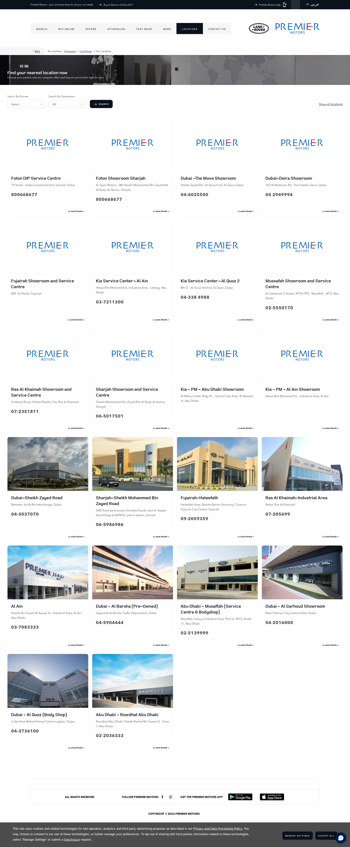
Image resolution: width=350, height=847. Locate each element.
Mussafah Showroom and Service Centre (298, 283)
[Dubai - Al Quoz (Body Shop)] (47, 681)
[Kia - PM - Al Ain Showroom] (302, 355)
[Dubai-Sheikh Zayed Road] (47, 464)
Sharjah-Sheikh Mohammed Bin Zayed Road (127, 500)
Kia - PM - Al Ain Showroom (292, 389)
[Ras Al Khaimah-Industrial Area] (302, 464)
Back (37, 51)
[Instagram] (170, 797)
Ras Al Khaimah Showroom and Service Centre (41, 392)
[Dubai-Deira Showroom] (302, 144)
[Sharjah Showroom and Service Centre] (132, 355)
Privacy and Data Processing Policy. (218, 828)
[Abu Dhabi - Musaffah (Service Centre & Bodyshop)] (217, 572)
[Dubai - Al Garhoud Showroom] (302, 572)
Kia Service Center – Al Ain (122, 281)
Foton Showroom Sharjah (120, 178)
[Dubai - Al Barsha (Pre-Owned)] (132, 572)
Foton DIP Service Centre (36, 178)
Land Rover (86, 51)
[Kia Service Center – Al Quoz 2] (217, 247)
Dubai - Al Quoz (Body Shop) (39, 714)
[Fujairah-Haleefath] (217, 464)
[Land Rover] (259, 28)
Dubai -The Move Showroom (208, 178)
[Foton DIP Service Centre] (47, 144)
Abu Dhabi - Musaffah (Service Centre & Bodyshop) (211, 609)
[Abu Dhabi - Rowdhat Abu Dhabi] (132, 681)
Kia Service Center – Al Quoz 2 (210, 281)
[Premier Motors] (295, 28)
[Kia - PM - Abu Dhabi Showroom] (217, 355)
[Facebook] (162, 797)
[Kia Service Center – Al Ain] (132, 247)
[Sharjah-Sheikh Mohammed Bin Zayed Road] (132, 464)
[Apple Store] (272, 797)
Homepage (70, 51)
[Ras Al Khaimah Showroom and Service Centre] (47, 355)
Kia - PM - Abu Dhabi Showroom (212, 389)
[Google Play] (240, 796)
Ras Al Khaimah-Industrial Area (296, 498)
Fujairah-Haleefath (199, 498)
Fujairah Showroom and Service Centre (42, 283)
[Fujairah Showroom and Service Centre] (47, 247)
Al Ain (17, 606)
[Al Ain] (47, 572)
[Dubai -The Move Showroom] (217, 144)
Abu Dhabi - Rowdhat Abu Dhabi (127, 714)
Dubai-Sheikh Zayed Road (37, 498)
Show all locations (331, 104)
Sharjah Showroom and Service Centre (127, 392)
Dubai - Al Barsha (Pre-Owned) (127, 606)
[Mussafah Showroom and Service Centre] (302, 247)
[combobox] (26, 104)
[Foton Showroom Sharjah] (132, 144)
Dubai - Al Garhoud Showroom (295, 606)
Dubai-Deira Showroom (288, 178)
